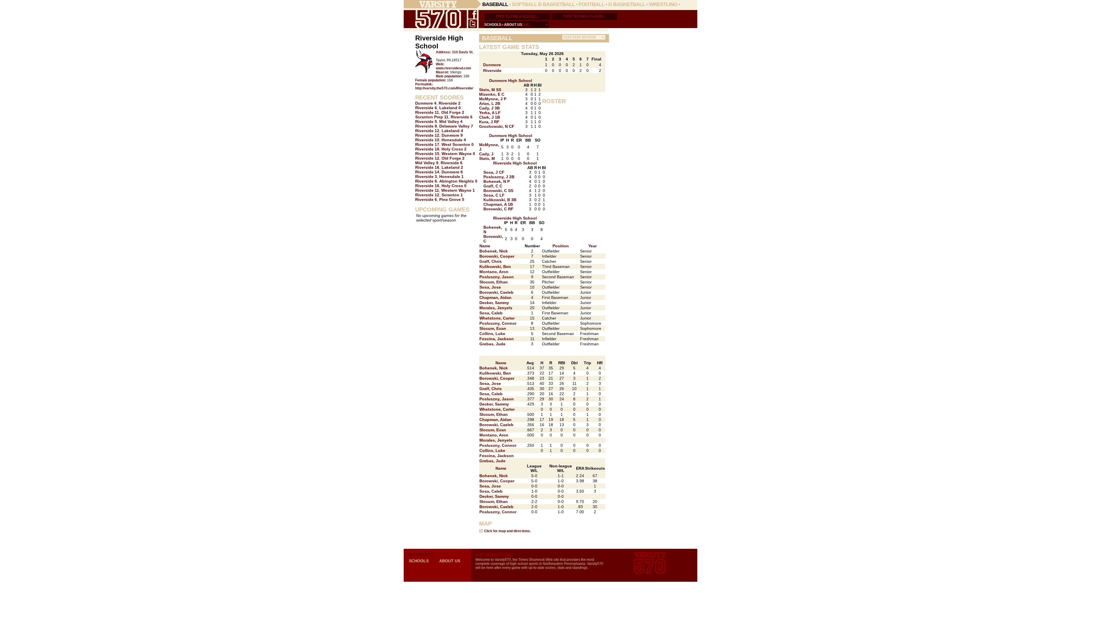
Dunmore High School (510, 80)
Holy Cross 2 (454, 149)
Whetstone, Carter (497, 318)
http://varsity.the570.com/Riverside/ (444, 88)
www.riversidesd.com (453, 68)
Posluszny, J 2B (498, 177)
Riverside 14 (427, 172)
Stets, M (487, 158)
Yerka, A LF (490, 112)
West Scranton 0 (458, 144)
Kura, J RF (489, 122)
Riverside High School (515, 163)
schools (492, 25)
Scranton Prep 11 (431, 117)
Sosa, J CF (493, 172)
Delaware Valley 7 (456, 126)
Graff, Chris (490, 261)
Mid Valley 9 (426, 162)
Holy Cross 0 (454, 185)
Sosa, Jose (490, 287)
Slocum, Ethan (493, 282)
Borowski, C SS (498, 190)
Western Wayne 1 (458, 190)
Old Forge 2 (452, 112)
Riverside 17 (427, 144)
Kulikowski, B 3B (499, 199)
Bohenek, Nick (493, 251)
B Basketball (556, 4)
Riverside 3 (426, 176)
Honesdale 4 (454, 140)
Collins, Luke (492, 333)
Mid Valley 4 (450, 121)
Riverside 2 (449, 103)
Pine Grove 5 (451, 199)
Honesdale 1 (451, 176)
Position (561, 246)
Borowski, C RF (498, 209)
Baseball (495, 4)
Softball (524, 4)
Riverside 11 (427, 112)
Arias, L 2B (489, 103)
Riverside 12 (427, 130)
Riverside (492, 70)
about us (513, 25)
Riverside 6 (426, 107)
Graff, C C (492, 186)
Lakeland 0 (450, 107)
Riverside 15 (427, 153)
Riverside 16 (427, 167)
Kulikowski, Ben (495, 266)
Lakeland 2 (452, 167)
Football (591, 4)
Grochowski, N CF (496, 126)
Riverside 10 (427, 140)
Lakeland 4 (452, 130)
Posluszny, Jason (496, 277)
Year (592, 246)
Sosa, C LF (494, 195)
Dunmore (492, 64)
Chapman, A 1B (498, 204)
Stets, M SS (490, 89)
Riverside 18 (427, 149)
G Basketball (626, 4)
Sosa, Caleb (491, 313)
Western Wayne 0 (458, 153)
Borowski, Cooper (496, 256)
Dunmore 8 (452, 172)
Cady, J (486, 154)
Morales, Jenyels (495, 307)
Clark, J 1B (489, 117)
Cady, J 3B (489, 108)
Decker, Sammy (494, 302)
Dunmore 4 (425, 103)
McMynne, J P (492, 99)
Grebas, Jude (492, 344)
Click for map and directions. (507, 531)
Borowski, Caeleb (496, 292)
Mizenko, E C (491, 94)
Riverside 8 (426, 126)
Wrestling (663, 4)
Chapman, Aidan (495, 297)
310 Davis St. (462, 52)
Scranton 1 (452, 195)
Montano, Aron (493, 271)
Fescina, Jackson (496, 338)
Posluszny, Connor (497, 323)
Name (484, 246)
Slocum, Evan (492, 328)
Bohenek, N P (496, 181)
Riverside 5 (426, 121)
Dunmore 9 (452, 135)
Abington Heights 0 (458, 181)
